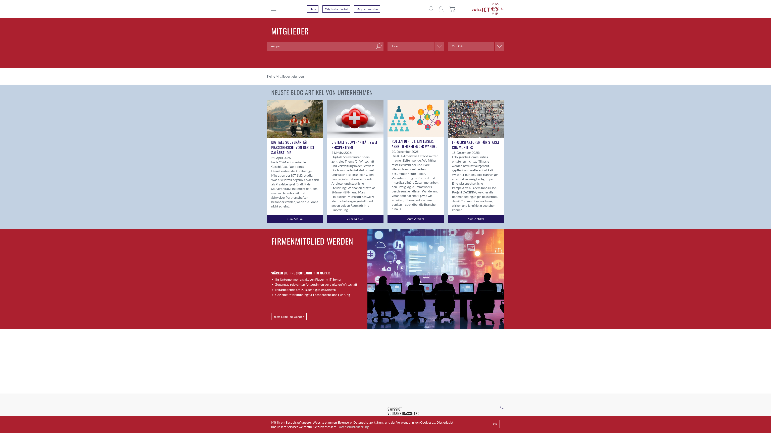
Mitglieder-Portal (336, 9)
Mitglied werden (367, 9)
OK (495, 424)
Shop (313, 9)
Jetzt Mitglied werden (289, 316)
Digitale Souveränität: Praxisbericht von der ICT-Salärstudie (293, 147)
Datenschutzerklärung (353, 427)
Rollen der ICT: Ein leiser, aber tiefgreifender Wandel (414, 144)
